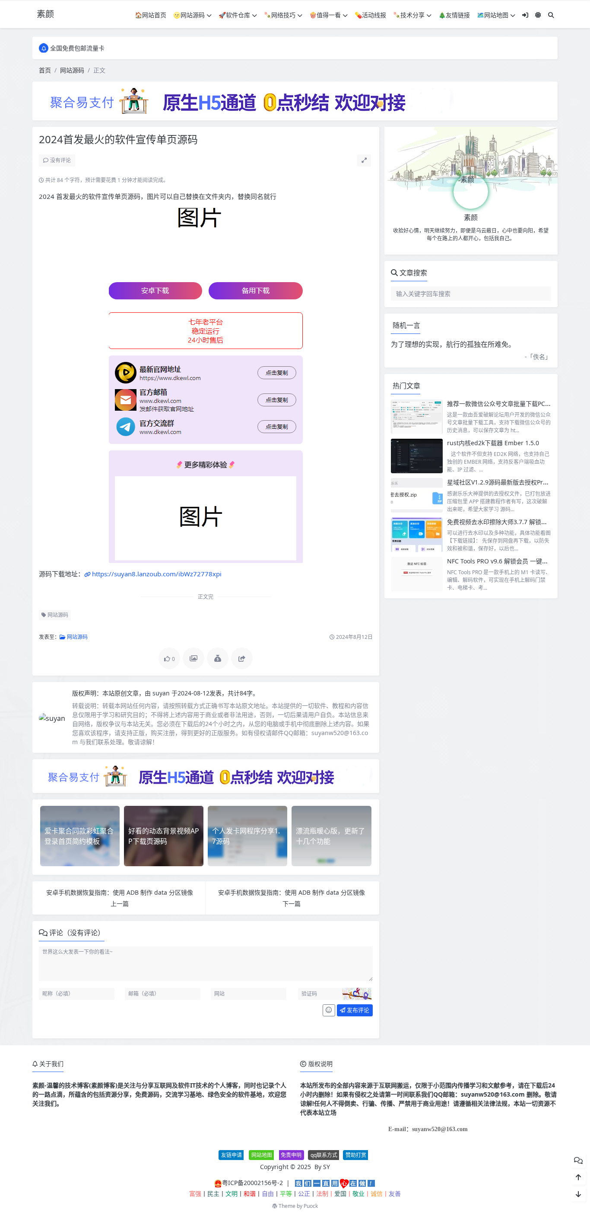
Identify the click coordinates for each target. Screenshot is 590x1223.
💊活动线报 (370, 15)
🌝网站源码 (189, 15)
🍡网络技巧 (279, 15)
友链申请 (231, 1155)
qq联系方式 (324, 1155)
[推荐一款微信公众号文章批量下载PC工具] (417, 416)
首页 (45, 70)
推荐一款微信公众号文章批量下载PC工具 (502, 403)
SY (326, 1167)
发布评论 (357, 1010)
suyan (161, 693)
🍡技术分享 (409, 15)
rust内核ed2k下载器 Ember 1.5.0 (493, 443)
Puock (311, 1206)
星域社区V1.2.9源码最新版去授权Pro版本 (502, 482)
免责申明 (291, 1155)
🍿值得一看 (325, 15)
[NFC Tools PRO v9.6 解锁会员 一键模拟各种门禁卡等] (417, 574)
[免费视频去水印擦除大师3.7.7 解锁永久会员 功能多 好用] (417, 535)
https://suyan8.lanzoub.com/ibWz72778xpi (157, 573)
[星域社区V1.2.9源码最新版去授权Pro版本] (417, 495)
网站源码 (72, 70)
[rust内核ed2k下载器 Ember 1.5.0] (417, 456)
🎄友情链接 (454, 15)
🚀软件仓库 (234, 15)
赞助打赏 (356, 1155)
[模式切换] (538, 15)
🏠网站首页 (150, 15)
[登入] (525, 15)
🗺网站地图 (492, 15)
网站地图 (261, 1155)
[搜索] (551, 15)
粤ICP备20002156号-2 (252, 1183)
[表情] (329, 1010)
